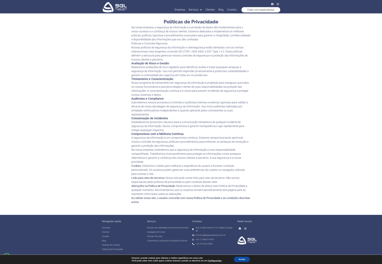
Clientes (210, 9)
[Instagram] (277, 4)
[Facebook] (272, 4)
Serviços (194, 9)
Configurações (214, 260)
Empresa (180, 9)
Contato (232, 9)
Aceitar (241, 259)
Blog (221, 9)
